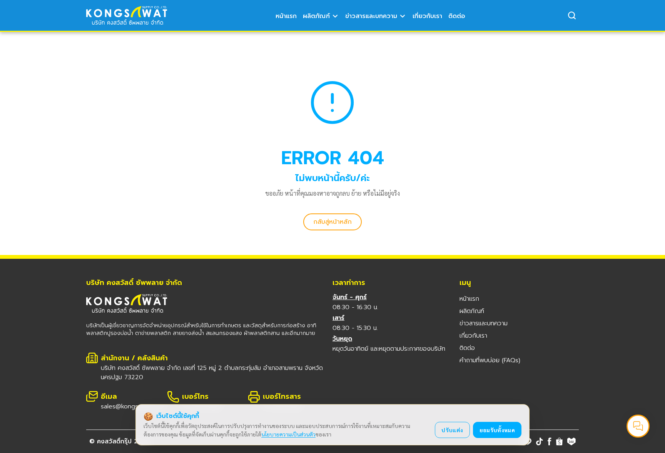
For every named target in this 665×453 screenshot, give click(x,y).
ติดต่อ (456, 16)
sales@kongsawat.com (133, 406)
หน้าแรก (286, 16)
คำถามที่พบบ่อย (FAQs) (489, 360)
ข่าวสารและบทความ (371, 16)
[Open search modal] (572, 15)
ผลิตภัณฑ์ (316, 16)
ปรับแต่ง (452, 429)
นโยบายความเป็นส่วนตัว (288, 434)
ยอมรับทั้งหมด (497, 429)
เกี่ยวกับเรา (427, 16)
